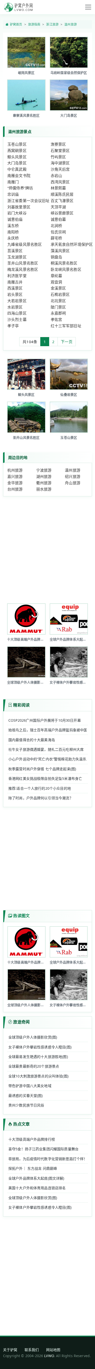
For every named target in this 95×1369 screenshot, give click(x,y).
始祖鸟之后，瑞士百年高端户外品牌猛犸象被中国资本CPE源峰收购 (47, 729)
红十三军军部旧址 (66, 325)
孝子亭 (13, 325)
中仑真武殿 (17, 169)
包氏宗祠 (58, 231)
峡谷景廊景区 (62, 212)
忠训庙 (13, 194)
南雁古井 (15, 281)
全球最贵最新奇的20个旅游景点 (33, 1066)
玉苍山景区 (17, 144)
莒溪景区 (15, 250)
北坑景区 (58, 300)
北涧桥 (56, 225)
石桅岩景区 (60, 294)
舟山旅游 (72, 482)
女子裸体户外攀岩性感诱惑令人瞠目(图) (39, 1047)
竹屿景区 (58, 156)
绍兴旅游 (72, 476)
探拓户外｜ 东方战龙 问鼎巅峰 (32, 1168)
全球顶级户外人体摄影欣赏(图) (32, 1037)
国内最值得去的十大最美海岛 (31, 739)
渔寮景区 (58, 144)
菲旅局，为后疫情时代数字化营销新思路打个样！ (47, 1158)
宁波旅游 (44, 470)
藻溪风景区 (60, 250)
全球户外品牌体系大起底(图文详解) (36, 1178)
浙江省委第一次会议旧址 (28, 200)
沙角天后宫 (60, 169)
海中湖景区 (60, 162)
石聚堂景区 (60, 150)
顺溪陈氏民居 (62, 194)
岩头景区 (15, 294)
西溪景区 (15, 288)
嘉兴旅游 (15, 476)
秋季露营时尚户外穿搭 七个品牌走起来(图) (42, 768)
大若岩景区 (17, 300)
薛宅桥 (56, 237)
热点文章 (21, 1124)
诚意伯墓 (58, 219)
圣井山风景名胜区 (22, 263)
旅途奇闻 (21, 1022)
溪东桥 (13, 225)
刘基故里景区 (18, 206)
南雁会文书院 (18, 175)
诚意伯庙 (15, 219)
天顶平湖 (58, 206)
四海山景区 (17, 313)
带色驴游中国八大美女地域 (29, 1085)
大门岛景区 (17, 162)
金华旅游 (15, 482)
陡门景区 (58, 307)
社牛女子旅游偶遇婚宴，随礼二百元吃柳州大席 (46, 749)
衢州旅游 (44, 482)
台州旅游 (15, 489)
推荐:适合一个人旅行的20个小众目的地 (39, 788)
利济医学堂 (17, 275)
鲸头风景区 (17, 156)
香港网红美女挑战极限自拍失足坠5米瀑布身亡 (45, 778)
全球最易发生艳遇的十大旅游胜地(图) (38, 1056)
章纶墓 (56, 275)
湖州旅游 (44, 476)
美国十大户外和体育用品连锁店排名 (37, 1187)
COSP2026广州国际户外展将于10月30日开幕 (44, 720)
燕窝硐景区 (17, 150)
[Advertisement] (47, 547)
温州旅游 (70, 24)
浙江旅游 (52, 24)
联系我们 (32, 1349)
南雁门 (13, 181)
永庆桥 (13, 237)
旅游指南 (34, 24)
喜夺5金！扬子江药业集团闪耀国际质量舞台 (43, 1148)
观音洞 (56, 281)
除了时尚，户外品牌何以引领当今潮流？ (40, 798)
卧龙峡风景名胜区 (66, 269)
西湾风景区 (60, 181)
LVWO (49, 1355)
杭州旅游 (15, 470)
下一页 (66, 341)
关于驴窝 (10, 1349)
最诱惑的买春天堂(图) (25, 1095)
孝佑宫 (56, 319)
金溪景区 (58, 288)
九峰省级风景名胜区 (24, 244)
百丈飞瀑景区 (62, 200)
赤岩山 (56, 175)
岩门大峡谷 (17, 212)
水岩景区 (15, 307)
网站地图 (53, 1349)
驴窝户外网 (18, 7)
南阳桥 (13, 231)
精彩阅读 (21, 705)
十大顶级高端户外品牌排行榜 (31, 1139)
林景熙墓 (58, 187)
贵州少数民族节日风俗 (26, 1105)
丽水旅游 (44, 489)
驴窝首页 (16, 24)
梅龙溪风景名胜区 (22, 269)
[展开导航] (88, 7)
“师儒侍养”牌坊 (20, 187)
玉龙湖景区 (17, 256)
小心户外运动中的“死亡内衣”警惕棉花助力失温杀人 (47, 759)
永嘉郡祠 (58, 313)
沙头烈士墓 (17, 319)
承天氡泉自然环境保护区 (72, 244)
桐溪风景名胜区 (64, 263)
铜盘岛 (56, 256)
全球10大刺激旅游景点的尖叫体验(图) (38, 1076)
